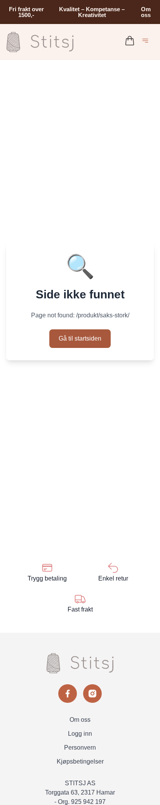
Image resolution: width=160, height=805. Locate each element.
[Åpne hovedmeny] (147, 42)
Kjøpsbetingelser (80, 761)
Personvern (80, 747)
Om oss (146, 12)
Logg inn (80, 733)
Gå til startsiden (80, 338)
